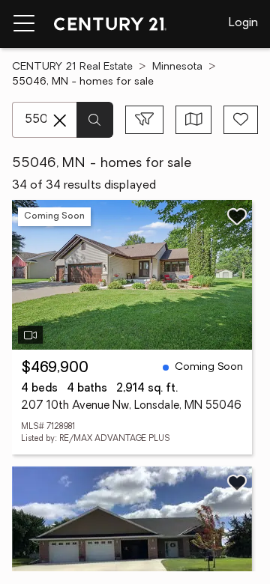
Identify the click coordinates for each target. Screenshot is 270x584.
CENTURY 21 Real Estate (72, 67)
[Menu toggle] (24, 24)
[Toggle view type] (194, 120)
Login (243, 23)
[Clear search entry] (60, 120)
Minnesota (177, 67)
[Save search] (241, 120)
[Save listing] (237, 216)
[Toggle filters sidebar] (144, 120)
